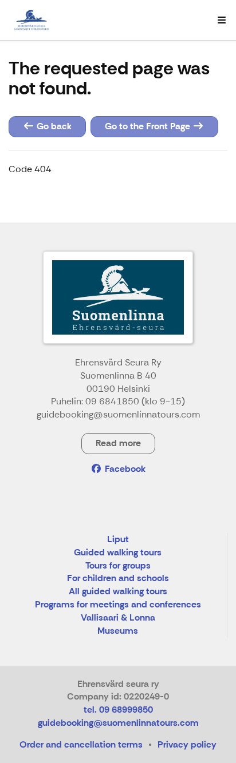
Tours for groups (118, 566)
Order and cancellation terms (81, 744)
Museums (117, 631)
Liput (118, 539)
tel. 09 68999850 (118, 710)
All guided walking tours (118, 591)
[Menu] (221, 20)
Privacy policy (187, 744)
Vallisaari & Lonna (118, 618)
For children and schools (118, 578)
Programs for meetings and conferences (118, 604)
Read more (118, 443)
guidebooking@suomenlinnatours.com (118, 723)
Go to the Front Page (148, 126)
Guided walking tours (118, 552)
